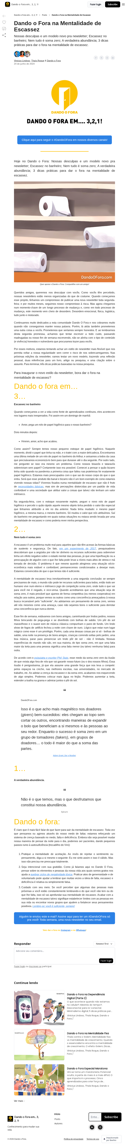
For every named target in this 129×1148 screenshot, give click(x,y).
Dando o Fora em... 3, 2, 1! (25, 15)
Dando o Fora (54, 60)
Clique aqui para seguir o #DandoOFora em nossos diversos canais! (64, 139)
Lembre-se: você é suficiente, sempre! (54, 906)
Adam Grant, (58, 755)
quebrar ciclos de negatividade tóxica (51, 874)
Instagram (66, 930)
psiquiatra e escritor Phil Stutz (51, 657)
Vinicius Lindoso (22, 60)
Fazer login (95, 4)
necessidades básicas (31, 486)
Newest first (102, 943)
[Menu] (123, 4)
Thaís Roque (37, 60)
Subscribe (113, 4)
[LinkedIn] (92, 1127)
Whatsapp (81, 930)
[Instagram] (100, 1127)
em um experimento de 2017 (77, 548)
